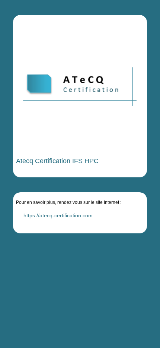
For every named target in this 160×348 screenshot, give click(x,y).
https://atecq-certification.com (58, 215)
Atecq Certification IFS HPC (57, 161)
